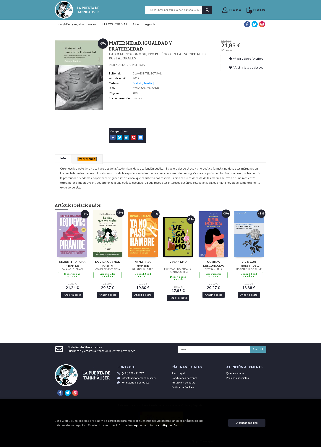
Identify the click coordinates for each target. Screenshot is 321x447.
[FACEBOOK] (247, 24)
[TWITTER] (255, 24)
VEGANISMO (178, 262)
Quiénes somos (235, 373)
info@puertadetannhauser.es (139, 378)
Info (63, 158)
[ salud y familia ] (143, 83)
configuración (167, 425)
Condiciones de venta (184, 378)
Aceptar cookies (247, 423)
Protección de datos (183, 382)
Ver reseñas (87, 159)
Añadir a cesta (72, 295)
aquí (136, 425)
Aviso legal (178, 373)
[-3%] (72, 234)
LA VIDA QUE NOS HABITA (107, 263)
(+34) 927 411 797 (133, 373)
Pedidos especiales (237, 378)
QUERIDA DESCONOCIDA (213, 263)
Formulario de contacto (135, 382)
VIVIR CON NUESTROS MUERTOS (249, 263)
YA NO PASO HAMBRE (143, 263)
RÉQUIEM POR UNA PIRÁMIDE (72, 263)
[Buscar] (207, 10)
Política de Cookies (183, 387)
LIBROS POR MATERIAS (119, 24)
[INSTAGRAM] (262, 24)
